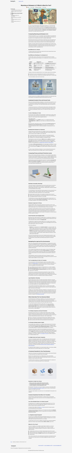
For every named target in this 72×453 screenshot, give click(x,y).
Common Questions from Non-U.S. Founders (16, 21)
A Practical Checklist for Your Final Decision (16, 19)
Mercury (40, 407)
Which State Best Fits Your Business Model (16, 17)
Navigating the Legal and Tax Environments (15, 15)
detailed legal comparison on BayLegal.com (46, 142)
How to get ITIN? (41, 445)
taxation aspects (35, 263)
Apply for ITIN (21, 1)
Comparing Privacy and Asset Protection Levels (16, 13)
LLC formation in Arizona (44, 333)
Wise (43, 407)
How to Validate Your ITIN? (48, 445)
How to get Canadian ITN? (57, 445)
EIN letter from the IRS (40, 294)
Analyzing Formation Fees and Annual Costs (16, 11)
